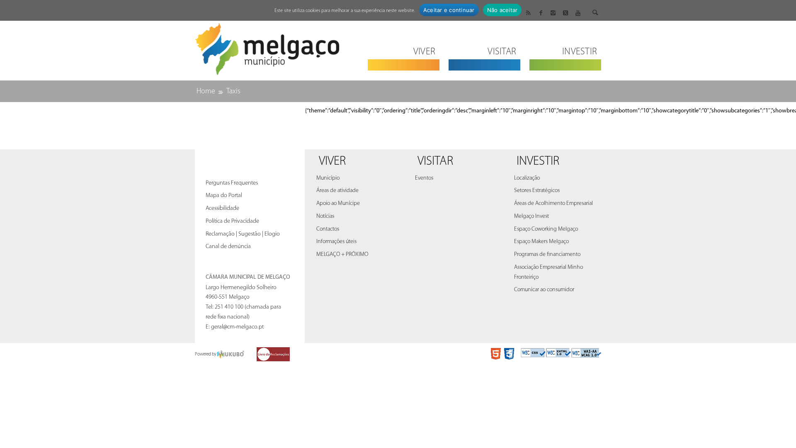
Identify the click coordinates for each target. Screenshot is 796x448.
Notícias (325, 216)
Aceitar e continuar (449, 10)
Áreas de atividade (337, 190)
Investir (538, 161)
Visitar (435, 161)
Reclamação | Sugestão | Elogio (243, 234)
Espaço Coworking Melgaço (546, 229)
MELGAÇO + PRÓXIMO (342, 254)
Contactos (327, 229)
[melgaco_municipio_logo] (267, 46)
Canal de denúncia (228, 246)
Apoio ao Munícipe (338, 203)
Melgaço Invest (531, 216)
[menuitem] (403, 47)
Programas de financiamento (547, 254)
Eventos (424, 178)
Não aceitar (502, 10)
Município (328, 178)
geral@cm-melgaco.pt (237, 327)
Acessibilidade (222, 208)
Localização (527, 178)
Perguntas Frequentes (232, 183)
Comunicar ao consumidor (544, 290)
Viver (332, 161)
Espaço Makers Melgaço (541, 242)
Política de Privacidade (232, 221)
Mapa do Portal (224, 195)
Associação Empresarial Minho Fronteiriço (548, 272)
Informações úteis (336, 242)
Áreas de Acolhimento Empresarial (553, 203)
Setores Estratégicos (537, 190)
